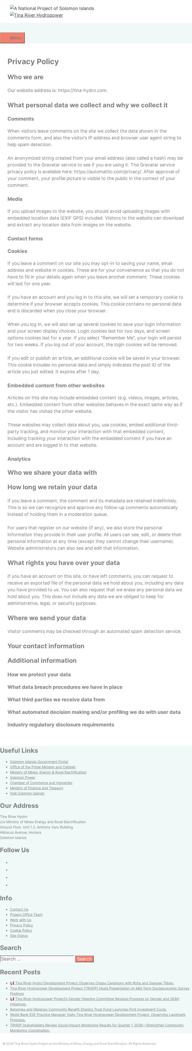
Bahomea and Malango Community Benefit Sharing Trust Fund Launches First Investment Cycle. (88, 1009)
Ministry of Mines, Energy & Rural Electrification (48, 772)
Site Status (19, 935)
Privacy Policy (21, 925)
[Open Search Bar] (5, 27)
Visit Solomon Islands (27, 793)
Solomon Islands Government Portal (39, 761)
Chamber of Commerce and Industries (41, 783)
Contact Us (19, 909)
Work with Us (20, 920)
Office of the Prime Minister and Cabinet (43, 767)
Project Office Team (26, 914)
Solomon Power (22, 777)
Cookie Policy (21, 930)
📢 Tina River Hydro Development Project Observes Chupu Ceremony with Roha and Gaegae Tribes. (92, 983)
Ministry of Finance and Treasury (36, 788)
